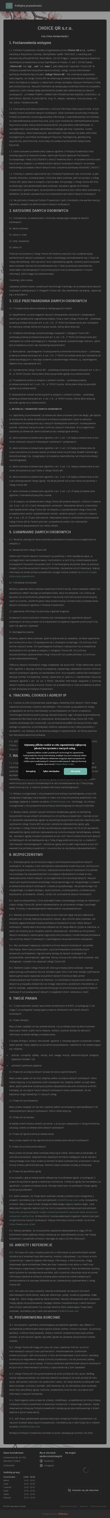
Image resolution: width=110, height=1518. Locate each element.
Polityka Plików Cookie (64, 764)
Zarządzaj (31, 771)
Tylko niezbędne (51, 771)
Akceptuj (75, 771)
